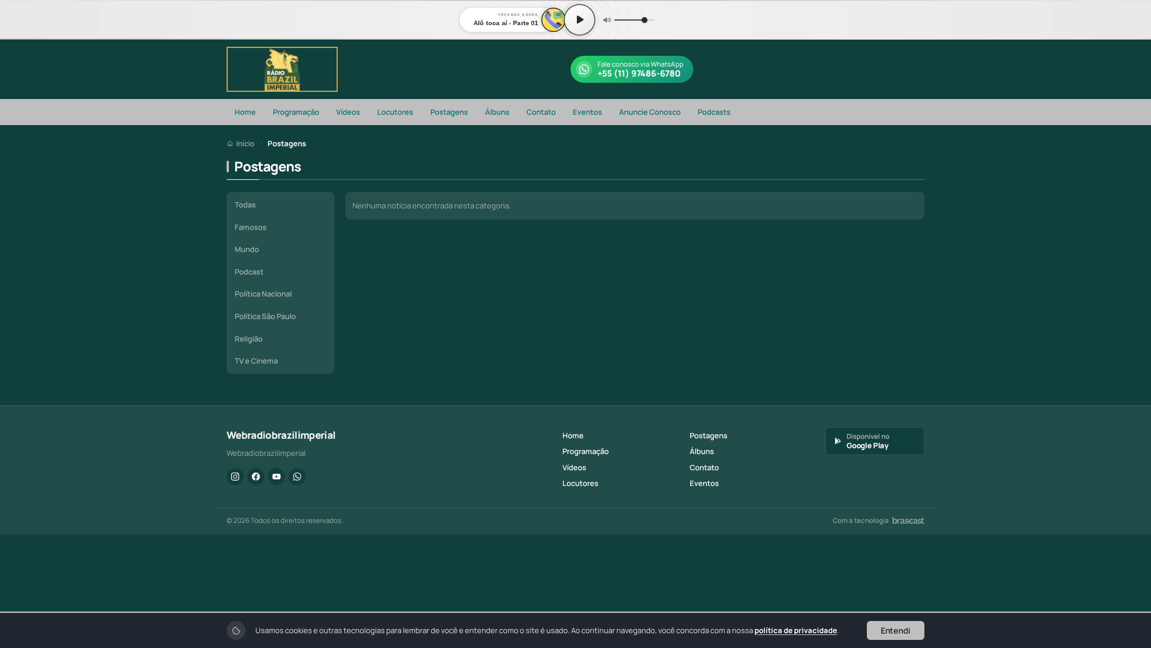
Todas (245, 204)
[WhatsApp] (297, 476)
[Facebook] (255, 476)
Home (245, 112)
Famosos (251, 227)
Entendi (895, 630)
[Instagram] (235, 476)
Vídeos (348, 112)
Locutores (395, 112)
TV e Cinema (256, 361)
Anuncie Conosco (650, 112)
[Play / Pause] (579, 20)
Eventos (587, 112)
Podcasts (714, 112)
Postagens (449, 112)
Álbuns (497, 112)
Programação (296, 112)
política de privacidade (795, 630)
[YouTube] (276, 476)
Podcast (249, 271)
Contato (541, 112)
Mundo (247, 249)
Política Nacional (263, 293)
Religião (249, 338)
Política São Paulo (265, 316)
